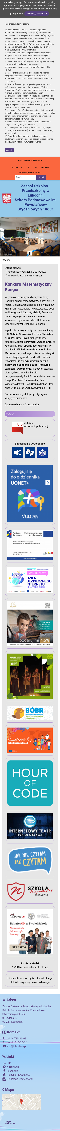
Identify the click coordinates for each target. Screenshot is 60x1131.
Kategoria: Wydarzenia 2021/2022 (27, 271)
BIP (8, 1063)
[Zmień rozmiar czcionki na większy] (28, 167)
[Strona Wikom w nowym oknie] (10, 1122)
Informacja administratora (30, 173)
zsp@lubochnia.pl (16, 1046)
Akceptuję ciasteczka (37, 13)
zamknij (9, 150)
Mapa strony (38, 160)
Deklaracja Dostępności (19, 1079)
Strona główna (24, 160)
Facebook (12, 1071)
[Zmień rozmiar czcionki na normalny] (21, 167)
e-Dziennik (12, 1067)
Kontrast (46, 167)
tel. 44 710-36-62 (16, 1038)
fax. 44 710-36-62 (16, 1042)
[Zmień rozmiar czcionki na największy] (36, 167)
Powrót (10, 413)
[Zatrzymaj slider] (30, 253)
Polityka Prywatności (18, 1075)
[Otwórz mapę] (21, 1102)
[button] (4, 236)
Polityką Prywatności (23, 5)
